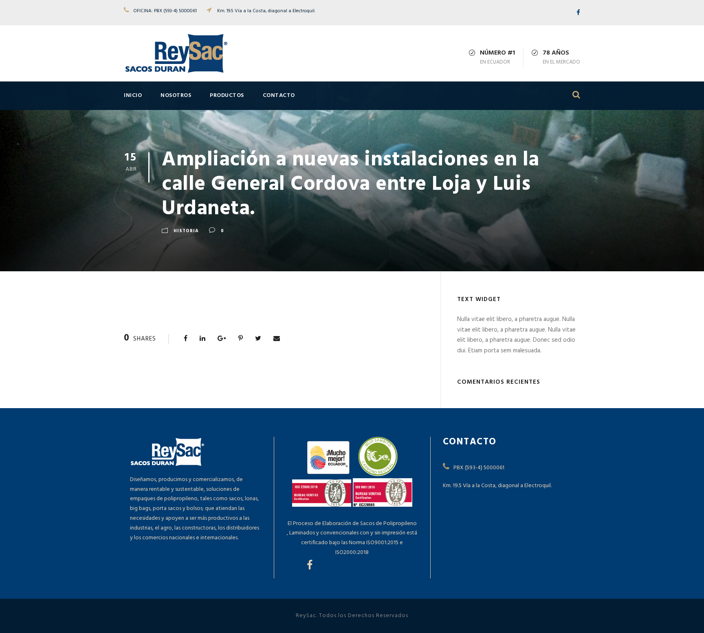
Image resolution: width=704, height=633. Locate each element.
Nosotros (176, 95)
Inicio (133, 95)
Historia (186, 231)
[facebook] (578, 13)
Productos (227, 95)
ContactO (279, 95)
